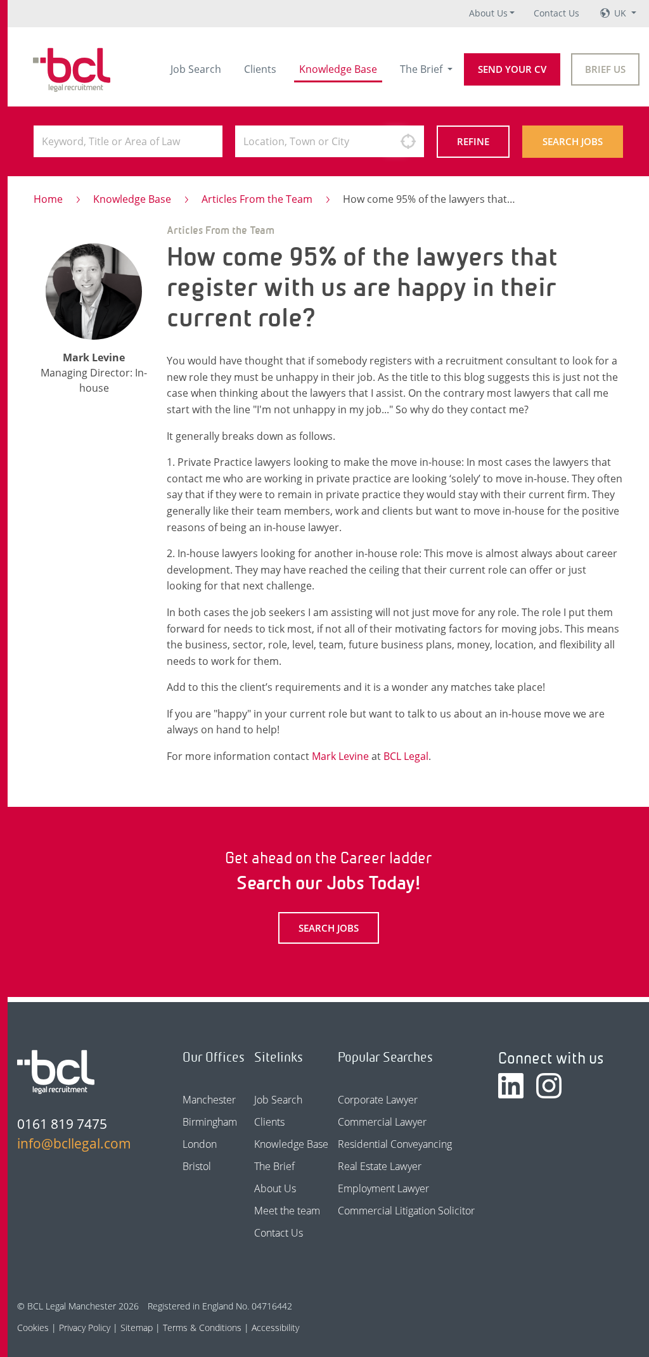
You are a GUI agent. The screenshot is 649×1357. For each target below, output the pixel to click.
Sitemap (136, 1328)
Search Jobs (573, 141)
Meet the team (287, 1211)
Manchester (209, 1100)
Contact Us (556, 13)
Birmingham (210, 1122)
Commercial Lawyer (382, 1122)
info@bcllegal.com (74, 1143)
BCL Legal (405, 756)
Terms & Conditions (202, 1328)
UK (621, 13)
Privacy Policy (84, 1328)
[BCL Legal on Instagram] (549, 1085)
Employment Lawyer (383, 1188)
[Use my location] (408, 141)
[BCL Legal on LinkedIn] (511, 1085)
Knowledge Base (338, 69)
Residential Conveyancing (395, 1144)
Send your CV (512, 69)
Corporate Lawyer (378, 1100)
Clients (260, 69)
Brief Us (605, 69)
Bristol (197, 1166)
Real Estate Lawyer (379, 1166)
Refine (473, 141)
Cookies (33, 1328)
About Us (488, 13)
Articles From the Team (257, 199)
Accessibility (275, 1328)
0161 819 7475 (62, 1124)
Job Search (195, 69)
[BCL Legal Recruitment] (55, 1072)
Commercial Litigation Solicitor (406, 1211)
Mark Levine (340, 756)
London (200, 1144)
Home (48, 199)
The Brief (422, 69)
